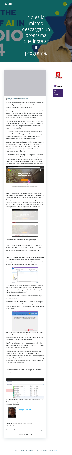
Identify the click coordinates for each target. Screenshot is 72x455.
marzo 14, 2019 (23, 99)
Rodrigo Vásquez (12, 99)
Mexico (15, 423)
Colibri (55, 450)
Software (29, 423)
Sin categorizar (22, 423)
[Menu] (67, 4)
